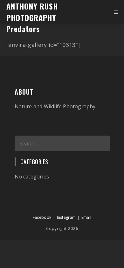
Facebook (42, 217)
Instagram (66, 217)
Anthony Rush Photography (32, 11)
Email (86, 217)
